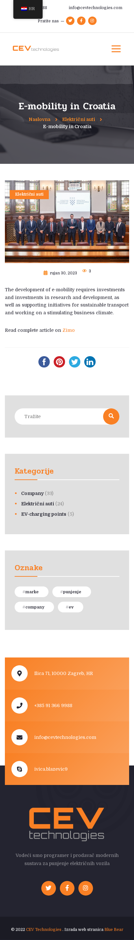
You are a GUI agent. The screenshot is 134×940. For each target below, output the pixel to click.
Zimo (68, 330)
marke (32, 592)
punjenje (72, 592)
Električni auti (29, 194)
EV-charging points (43, 514)
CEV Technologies (43, 929)
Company (32, 493)
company (34, 607)
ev (71, 607)
